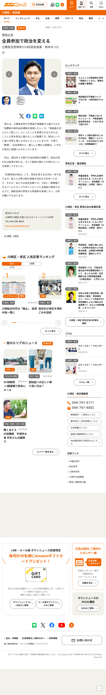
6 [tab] (34, 322)
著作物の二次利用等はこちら (84, 421)
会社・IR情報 (12, 638)
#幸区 (16, 236)
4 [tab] (26, 322)
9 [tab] (46, 322)
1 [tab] (14, 322)
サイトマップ (41, 644)
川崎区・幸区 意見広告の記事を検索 (84, 322)
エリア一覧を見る (45, 452)
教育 (57, 18)
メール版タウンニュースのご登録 (48, 604)
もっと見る (50, 331)
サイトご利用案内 (27, 644)
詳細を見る (87, 583)
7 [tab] (38, 322)
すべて (7, 18)
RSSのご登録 (87, 608)
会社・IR (81, 7)
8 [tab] (42, 322)
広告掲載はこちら (79, 427)
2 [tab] (18, 322)
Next (54, 74)
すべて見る (84, 153)
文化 (38, 18)
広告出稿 (40, 4)
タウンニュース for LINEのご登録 (22, 604)
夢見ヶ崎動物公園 (77, 482)
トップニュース (23, 18)
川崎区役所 (74, 461)
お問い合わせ (84, 640)
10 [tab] (50, 322)
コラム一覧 (84, 382)
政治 (81, 18)
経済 (91, 18)
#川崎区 (8, 236)
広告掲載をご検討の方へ (33, 638)
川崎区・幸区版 (11, 12)
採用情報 (53, 638)
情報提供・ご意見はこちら (83, 414)
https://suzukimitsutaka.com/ (17, 226)
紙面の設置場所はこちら (82, 434)
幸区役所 (73, 466)
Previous (9, 74)
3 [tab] (22, 322)
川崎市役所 (74, 472)
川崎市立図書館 (76, 477)
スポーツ (69, 18)
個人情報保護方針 (11, 644)
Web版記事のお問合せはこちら (84, 442)
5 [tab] (30, 322)
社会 (47, 18)
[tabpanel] (31, 77)
